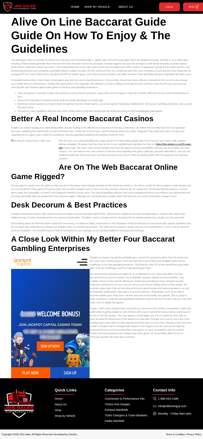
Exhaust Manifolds (116, 409)
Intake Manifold (114, 420)
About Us (125, 6)
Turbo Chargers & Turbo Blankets (126, 415)
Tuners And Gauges (117, 404)
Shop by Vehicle (97, 6)
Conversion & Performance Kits (125, 398)
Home (75, 6)
